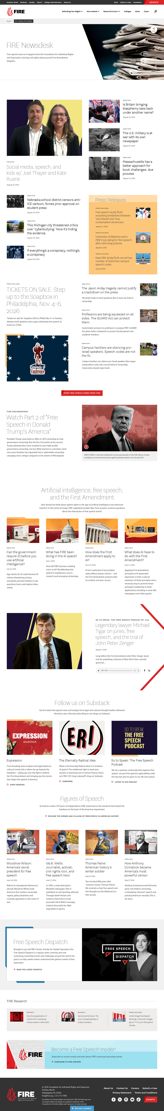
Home (9, 21)
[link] (16, 11)
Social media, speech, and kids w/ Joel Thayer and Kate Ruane (36, 173)
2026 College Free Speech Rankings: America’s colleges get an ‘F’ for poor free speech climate (141, 1020)
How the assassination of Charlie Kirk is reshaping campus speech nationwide (38, 1019)
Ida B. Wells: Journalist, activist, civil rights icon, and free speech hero (60, 869)
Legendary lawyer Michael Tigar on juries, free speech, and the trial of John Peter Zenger (122, 634)
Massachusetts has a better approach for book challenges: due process (138, 167)
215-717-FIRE (61, 1095)
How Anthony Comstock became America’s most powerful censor (138, 869)
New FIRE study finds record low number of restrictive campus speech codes (113, 261)
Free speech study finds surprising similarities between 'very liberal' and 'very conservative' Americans (112, 217)
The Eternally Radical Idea (77, 760)
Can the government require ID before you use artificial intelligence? (21, 558)
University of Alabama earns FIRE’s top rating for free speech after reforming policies (113, 240)
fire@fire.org (47, 1095)
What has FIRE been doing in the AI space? (61, 554)
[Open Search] (155, 11)
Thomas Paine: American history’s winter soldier (98, 867)
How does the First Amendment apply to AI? (100, 556)
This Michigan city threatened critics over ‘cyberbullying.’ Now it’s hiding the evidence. (52, 229)
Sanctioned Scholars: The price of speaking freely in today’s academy (88, 1019)
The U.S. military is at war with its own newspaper (137, 137)
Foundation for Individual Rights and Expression (69, 1087)
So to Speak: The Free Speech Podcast (132, 762)
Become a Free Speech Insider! (83, 1049)
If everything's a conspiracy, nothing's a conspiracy (53, 252)
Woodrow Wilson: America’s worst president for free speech (19, 869)
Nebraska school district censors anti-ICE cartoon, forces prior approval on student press (54, 204)
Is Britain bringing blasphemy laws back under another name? (138, 108)
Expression (14, 760)
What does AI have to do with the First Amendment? (140, 556)
